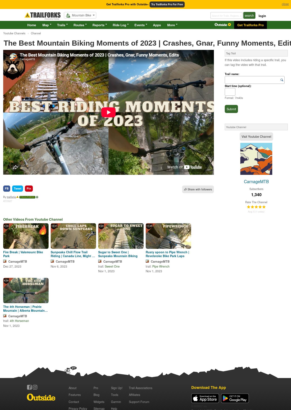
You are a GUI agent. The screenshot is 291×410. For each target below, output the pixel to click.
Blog (96, 395)
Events (139, 25)
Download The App (208, 387)
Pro (96, 388)
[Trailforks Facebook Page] (29, 387)
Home (31, 25)
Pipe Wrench (161, 266)
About (72, 388)
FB (7, 188)
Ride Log (119, 25)
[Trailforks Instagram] (35, 387)
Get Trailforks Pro (250, 25)
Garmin (116, 402)
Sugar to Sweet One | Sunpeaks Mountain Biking (118, 254)
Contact (74, 402)
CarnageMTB (17, 261)
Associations (140, 388)
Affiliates (134, 395)
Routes (78, 25)
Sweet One (112, 266)
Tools (114, 395)
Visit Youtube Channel (256, 136)
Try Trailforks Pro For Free (167, 4)
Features (75, 395)
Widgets (99, 402)
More (171, 25)
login (262, 16)
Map (45, 25)
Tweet (17, 188)
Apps (157, 25)
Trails (61, 25)
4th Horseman (19, 321)
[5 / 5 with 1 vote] (256, 207)
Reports (98, 25)
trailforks (11, 196)
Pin (29, 188)
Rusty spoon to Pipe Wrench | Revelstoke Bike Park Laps (167, 254)
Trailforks (27, 197)
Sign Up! (116, 388)
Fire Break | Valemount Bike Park (23, 254)
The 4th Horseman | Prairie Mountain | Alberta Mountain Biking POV (24, 308)
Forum (139, 402)
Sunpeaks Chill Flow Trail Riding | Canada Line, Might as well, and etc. (73, 254)
